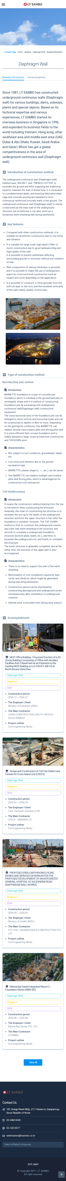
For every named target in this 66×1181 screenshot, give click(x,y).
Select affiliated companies (17, 1144)
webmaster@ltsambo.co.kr (20, 1135)
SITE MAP (33, 1164)
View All (33, 1062)
